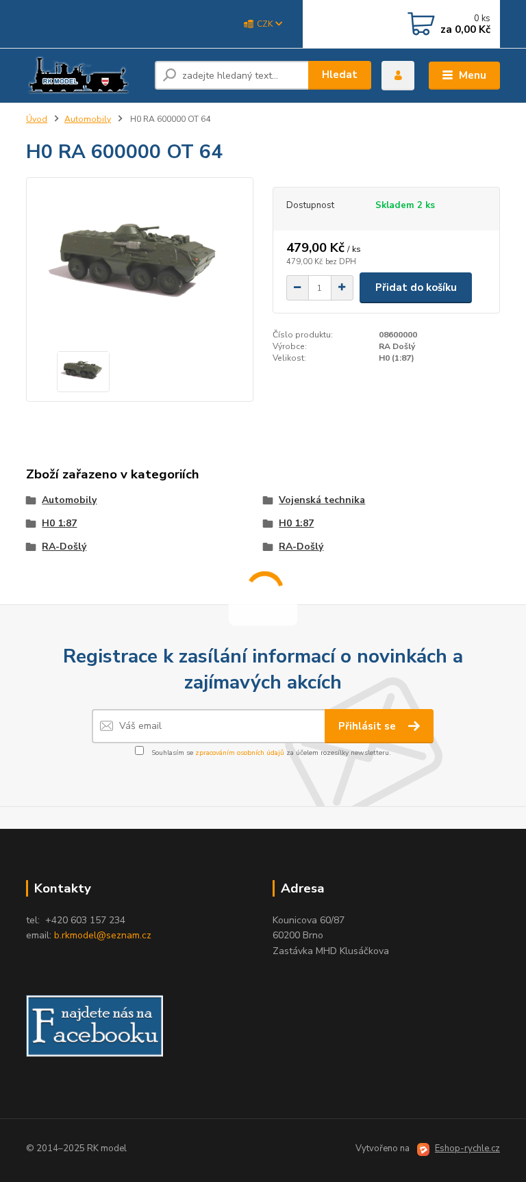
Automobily (87, 119)
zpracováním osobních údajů (239, 753)
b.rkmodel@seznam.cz (102, 935)
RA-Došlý (64, 546)
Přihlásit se (368, 726)
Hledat (340, 74)
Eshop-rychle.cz (467, 1148)
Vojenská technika (322, 499)
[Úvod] (85, 75)
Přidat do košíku (416, 287)
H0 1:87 (59, 523)
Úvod (36, 119)
